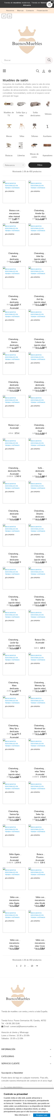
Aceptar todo (41, 1115)
